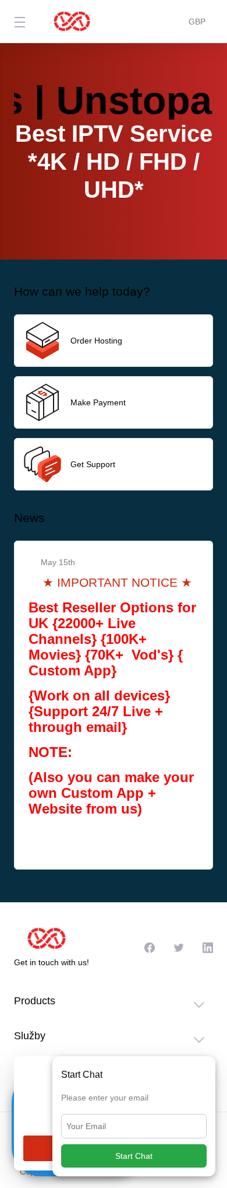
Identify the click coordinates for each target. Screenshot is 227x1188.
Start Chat (133, 1156)
